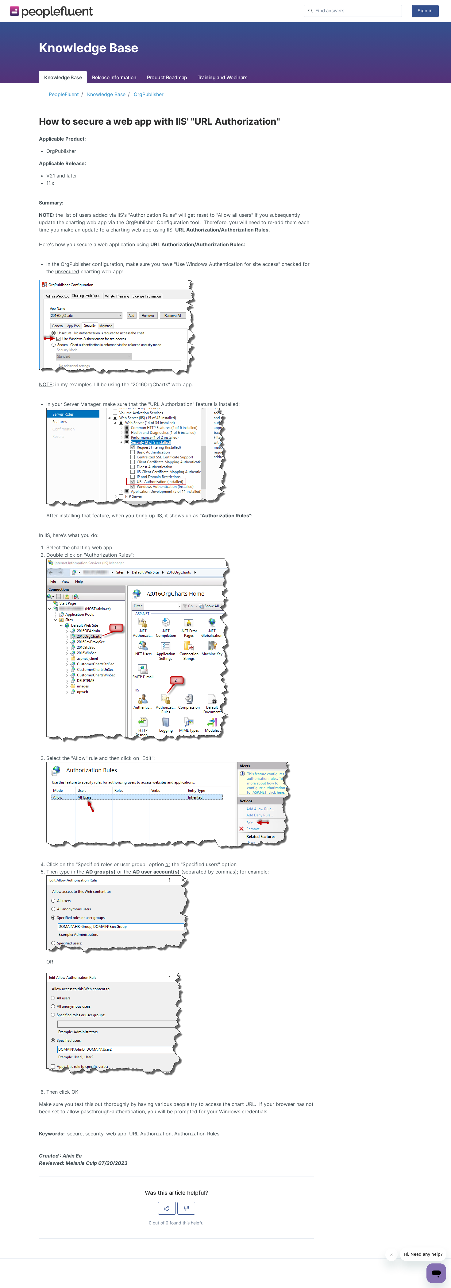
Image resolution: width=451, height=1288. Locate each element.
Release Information (114, 77)
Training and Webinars (223, 77)
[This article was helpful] (167, 1208)
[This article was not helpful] (186, 1208)
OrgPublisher (149, 94)
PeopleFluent (64, 94)
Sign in (425, 11)
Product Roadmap (167, 77)
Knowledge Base (63, 77)
